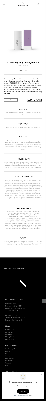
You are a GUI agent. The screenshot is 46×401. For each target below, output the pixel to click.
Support (8, 363)
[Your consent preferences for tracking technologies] (44, 301)
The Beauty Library (11, 349)
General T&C (9, 330)
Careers (7, 356)
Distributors (9, 361)
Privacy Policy (9, 337)
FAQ (6, 354)
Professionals (9, 358)
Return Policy (9, 339)
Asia (6, 365)
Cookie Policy (9, 334)
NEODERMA (13, 268)
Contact (7, 351)
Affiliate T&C (9, 332)
